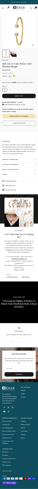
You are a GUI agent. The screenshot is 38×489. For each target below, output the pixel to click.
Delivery (23, 428)
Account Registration (7, 428)
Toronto (23, 397)
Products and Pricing (8, 434)
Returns (23, 438)
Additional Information (10, 159)
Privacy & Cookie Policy (8, 458)
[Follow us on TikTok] (8, 412)
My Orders (5, 455)
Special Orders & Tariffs (8, 431)
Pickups (4, 174)
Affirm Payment (6, 465)
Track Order (24, 431)
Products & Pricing (11, 190)
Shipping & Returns (11, 181)
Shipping (23, 421)
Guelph (23, 394)
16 (4, 90)
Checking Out (6, 424)
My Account (5, 452)
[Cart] (35, 8)
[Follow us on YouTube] (4, 412)
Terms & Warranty (10, 185)
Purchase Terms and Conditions (7, 442)
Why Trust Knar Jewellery (10, 164)
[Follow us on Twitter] (8, 407)
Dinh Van (5, 60)
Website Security (6, 438)
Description (6, 141)
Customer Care (6, 462)
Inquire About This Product (19, 116)
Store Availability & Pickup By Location (14, 104)
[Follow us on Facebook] (4, 407)
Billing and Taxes (25, 424)
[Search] (31, 8)
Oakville (23, 390)
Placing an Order (7, 421)
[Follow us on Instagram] (13, 407)
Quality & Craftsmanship (10, 169)
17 (10, 90)
